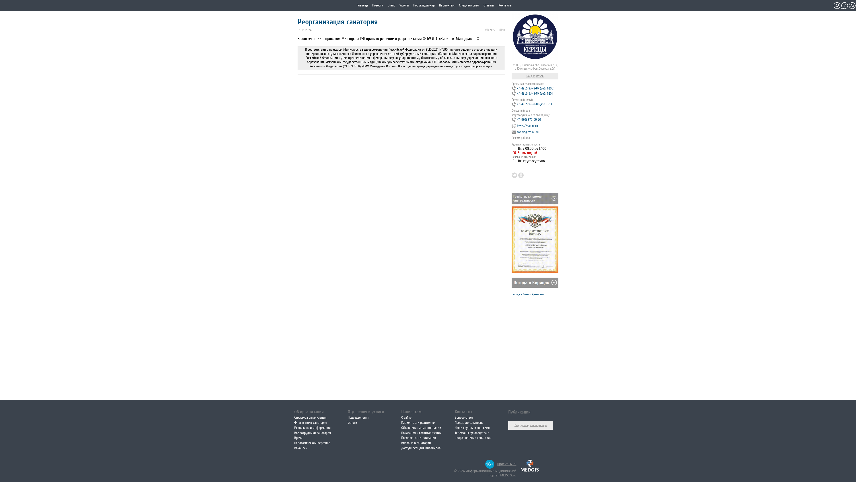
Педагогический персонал (312, 443)
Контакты (505, 5)
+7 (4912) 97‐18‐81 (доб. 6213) (535, 104)
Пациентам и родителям (418, 423)
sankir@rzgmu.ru (528, 132)
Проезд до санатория (469, 423)
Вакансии (300, 448)
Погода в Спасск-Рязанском (528, 294)
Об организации (309, 411)
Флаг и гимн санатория (310, 423)
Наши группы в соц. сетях (472, 428)
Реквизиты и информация (312, 428)
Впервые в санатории (416, 443)
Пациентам (447, 5)
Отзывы (489, 5)
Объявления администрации (421, 428)
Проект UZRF (506, 464)
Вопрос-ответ (464, 418)
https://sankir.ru (527, 126)
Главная (362, 5)
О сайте (406, 418)
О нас (391, 5)
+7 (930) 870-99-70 (529, 120)
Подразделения (424, 5)
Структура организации (310, 418)
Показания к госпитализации (421, 433)
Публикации (519, 412)
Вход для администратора (530, 425)
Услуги (404, 5)
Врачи (298, 438)
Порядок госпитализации (418, 438)
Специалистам (469, 5)
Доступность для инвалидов (420, 448)
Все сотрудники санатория (312, 433)
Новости (377, 5)
